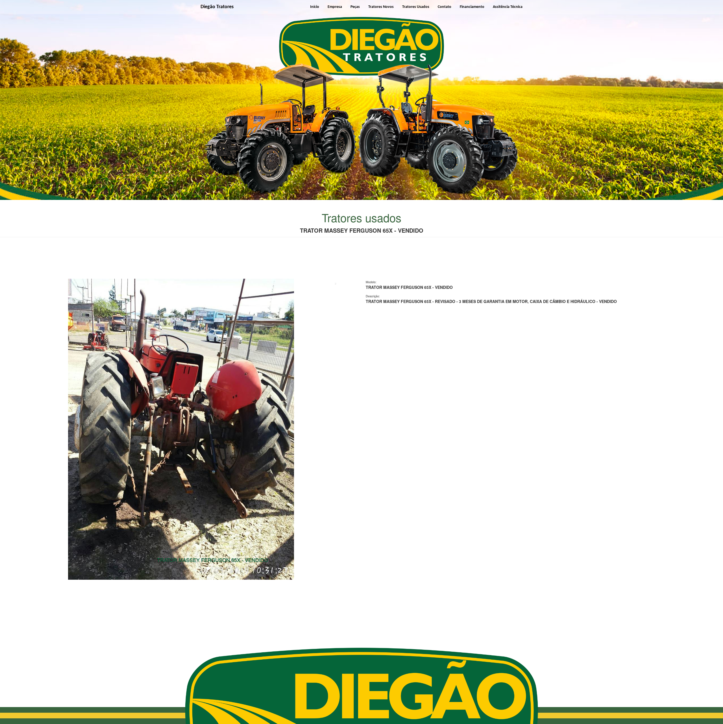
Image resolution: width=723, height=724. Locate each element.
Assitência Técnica (507, 7)
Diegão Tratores (217, 7)
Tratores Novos (381, 7)
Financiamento (472, 7)
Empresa (335, 7)
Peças (355, 7)
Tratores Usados (415, 7)
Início (314, 7)
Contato (444, 7)
